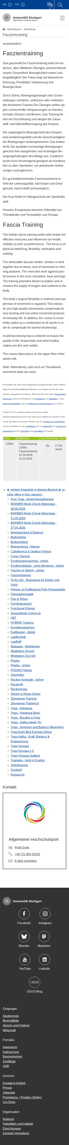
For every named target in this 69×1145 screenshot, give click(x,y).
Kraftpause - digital (23, 632)
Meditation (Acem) (22, 651)
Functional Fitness (23, 608)
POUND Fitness (21, 670)
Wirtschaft (9, 1030)
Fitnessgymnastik (22, 594)
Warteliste (53, 399)
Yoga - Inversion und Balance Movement (37, 727)
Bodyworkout (19, 542)
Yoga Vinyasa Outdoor (25, 755)
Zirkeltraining (19, 765)
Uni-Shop (9, 1102)
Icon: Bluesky (24, 936)
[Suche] (60, 5)
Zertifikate (9, 1061)
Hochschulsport (4, 29)
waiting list (47, 426)
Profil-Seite (22, 847)
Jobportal (9, 1092)
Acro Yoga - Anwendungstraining (32, 499)
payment (60, 426)
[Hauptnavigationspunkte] (62, 18)
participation (59, 422)
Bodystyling (18, 537)
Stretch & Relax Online (25, 693)
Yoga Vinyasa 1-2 (22, 750)
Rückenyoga (19, 689)
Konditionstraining (22, 627)
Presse (7, 1087)
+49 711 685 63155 (27, 854)
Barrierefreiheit (12, 1056)
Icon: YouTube (24, 959)
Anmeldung (40, 399)
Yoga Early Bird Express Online (31, 732)
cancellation (38, 431)
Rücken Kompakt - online (27, 679)
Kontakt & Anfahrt (14, 1083)
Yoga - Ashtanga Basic (25, 712)
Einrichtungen (12, 1128)
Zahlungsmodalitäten (12, 404)
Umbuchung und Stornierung (40, 404)
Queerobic (17, 674)
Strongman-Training (24, 698)
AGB (6, 1066)
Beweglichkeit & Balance (27, 532)
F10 (17, 4)
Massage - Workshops (25, 646)
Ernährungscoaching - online (29, 560)
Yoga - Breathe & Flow (25, 717)
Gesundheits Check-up (26, 613)
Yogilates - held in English (28, 760)
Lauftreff (16, 641)
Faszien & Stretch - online (27, 570)
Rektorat (8, 1119)
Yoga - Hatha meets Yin (26, 722)
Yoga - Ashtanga (21, 708)
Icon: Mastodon (44, 936)
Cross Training (20, 556)
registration (30, 426)
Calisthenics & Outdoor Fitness (31, 551)
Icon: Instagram (45, 913)
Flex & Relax (19, 599)
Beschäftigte (11, 1020)
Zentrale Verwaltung (16, 1133)
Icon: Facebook (24, 913)
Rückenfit (17, 684)
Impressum (10, 1047)
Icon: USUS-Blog (34, 982)
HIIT (13, 617)
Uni (4, 4)
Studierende (11, 1016)
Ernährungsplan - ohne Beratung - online (37, 565)
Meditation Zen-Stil (23, 655)
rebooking (25, 431)
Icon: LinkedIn (44, 959)
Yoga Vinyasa (20, 746)
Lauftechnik (18, 637)
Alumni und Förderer (16, 1025)
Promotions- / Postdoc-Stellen (22, 1097)
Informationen (14, 29)
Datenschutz (11, 1052)
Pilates (15, 660)
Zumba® (16, 769)
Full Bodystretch (21, 603)
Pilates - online (20, 665)
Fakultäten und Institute (18, 1123)
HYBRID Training (22, 622)
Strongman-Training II (25, 703)
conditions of (48, 422)
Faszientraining (21, 575)
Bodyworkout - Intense (25, 546)
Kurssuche (18, 774)
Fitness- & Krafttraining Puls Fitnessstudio (38, 589)
